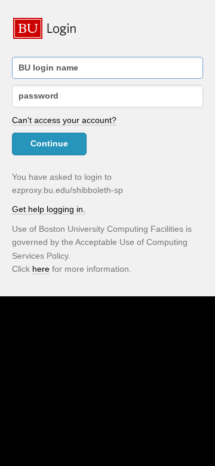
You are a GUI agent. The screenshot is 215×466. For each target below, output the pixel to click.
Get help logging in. (48, 209)
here (41, 269)
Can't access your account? (64, 120)
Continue (49, 143)
